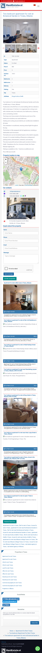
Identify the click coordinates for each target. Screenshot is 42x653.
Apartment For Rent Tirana (24, 631)
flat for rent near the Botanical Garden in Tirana (20, 530)
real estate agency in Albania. (15, 546)
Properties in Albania (7, 588)
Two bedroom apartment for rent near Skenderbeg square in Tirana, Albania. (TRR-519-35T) (20, 370)
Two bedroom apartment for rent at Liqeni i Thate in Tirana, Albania (18, 496)
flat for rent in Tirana (25, 525)
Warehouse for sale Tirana (9, 579)
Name (5, 229)
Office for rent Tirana (7, 571)
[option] (10, 48)
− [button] (5, 162)
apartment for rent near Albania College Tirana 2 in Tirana (19, 539)
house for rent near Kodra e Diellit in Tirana (24, 537)
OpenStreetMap (28, 185)
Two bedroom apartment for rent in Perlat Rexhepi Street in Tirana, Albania (19, 345)
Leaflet (16, 185)
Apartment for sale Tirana (9, 559)
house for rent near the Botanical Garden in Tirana (17, 532)
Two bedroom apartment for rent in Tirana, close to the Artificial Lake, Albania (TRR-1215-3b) (19, 457)
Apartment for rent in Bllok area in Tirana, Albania (17, 283)
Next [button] (38, 48)
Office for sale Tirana (8, 574)
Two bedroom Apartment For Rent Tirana (22, 633)
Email (5, 245)
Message (6, 252)
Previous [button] (3, 48)
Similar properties (9, 278)
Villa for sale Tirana (7, 565)
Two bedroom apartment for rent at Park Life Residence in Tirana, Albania (20, 320)
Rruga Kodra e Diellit (17, 96)
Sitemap (3, 642)
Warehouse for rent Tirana (9, 577)
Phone (5, 237)
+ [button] (5, 159)
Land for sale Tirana (7, 568)
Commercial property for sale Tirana (12, 585)
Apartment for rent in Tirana (11, 525)
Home (11, 631)
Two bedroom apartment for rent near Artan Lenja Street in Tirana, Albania (20, 433)
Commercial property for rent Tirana (12, 582)
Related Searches (9, 521)
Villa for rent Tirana (7, 562)
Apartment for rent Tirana (9, 556)
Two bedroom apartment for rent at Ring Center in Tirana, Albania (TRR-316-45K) (20, 395)
